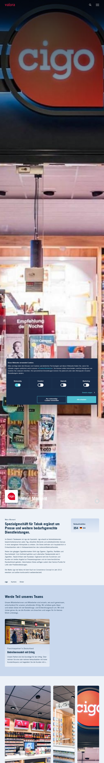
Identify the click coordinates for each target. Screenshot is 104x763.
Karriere (13, 582)
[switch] (40, 385)
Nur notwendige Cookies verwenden (52, 399)
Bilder (22, 582)
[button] (90, 4)
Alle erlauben (81, 399)
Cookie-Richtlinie (45, 368)
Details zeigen (87, 392)
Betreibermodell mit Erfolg (21, 652)
